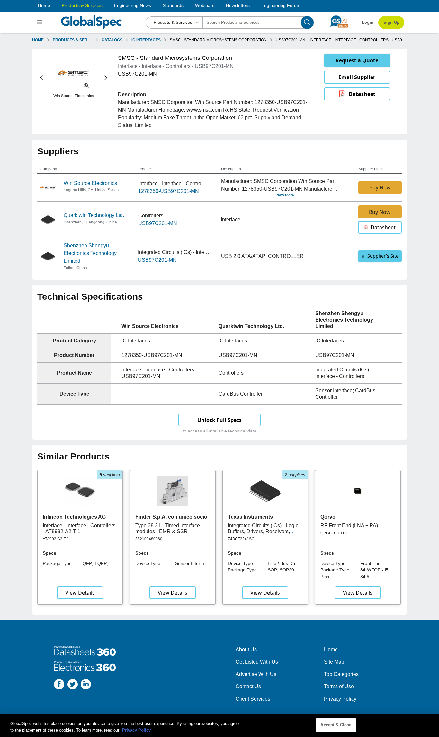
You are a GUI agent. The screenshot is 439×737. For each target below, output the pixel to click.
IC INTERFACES (146, 40)
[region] (219, 725)
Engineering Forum (280, 5)
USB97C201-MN (157, 223)
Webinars (204, 5)
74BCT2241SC (241, 539)
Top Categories (341, 674)
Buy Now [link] (380, 187)
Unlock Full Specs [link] (219, 419)
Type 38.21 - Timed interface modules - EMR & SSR (167, 528)
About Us (246, 649)
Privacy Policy (340, 699)
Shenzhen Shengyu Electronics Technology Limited (90, 253)
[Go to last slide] (41, 78)
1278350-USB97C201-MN (168, 191)
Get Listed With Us (257, 662)
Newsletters (238, 5)
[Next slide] (106, 78)
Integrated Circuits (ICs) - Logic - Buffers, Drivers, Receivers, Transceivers (264, 531)
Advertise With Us (256, 674)
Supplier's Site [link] (383, 256)
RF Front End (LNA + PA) (349, 525)
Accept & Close (335, 725)
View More (284, 195)
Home (44, 5)
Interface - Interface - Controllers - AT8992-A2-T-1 (79, 528)
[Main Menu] (40, 22)
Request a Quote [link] (357, 60)
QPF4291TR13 (333, 533)
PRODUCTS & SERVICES (76, 40)
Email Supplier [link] (356, 77)
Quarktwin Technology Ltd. (94, 215)
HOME (38, 40)
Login (367, 22)
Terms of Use (339, 686)
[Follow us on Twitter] (72, 685)
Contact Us (248, 686)
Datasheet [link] (362, 93)
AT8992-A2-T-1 (56, 539)
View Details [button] (80, 592)
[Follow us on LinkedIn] (86, 685)
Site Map (334, 662)
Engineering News (132, 5)
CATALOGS (112, 40)
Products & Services (82, 5)
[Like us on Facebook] (59, 685)
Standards (173, 5)
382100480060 (148, 539)
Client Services (253, 699)
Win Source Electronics (90, 183)
